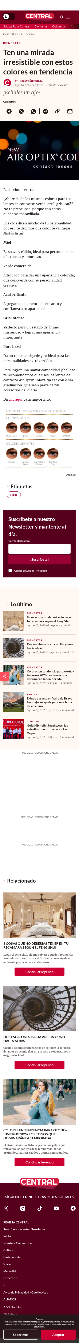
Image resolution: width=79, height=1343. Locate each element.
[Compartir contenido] (4, 676)
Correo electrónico (19, 541)
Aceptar (58, 1334)
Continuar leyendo (39, 972)
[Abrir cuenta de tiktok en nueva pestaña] (39, 1208)
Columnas (59, 26)
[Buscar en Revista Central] (61, 17)
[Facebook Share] (9, 111)
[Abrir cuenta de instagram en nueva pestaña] (22, 1208)
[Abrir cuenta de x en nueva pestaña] (5, 1208)
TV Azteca (10, 1314)
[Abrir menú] (68, 17)
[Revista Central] (39, 17)
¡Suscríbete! (39, 559)
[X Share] (21, 111)
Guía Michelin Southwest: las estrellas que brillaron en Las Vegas (47, 729)
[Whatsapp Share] (33, 111)
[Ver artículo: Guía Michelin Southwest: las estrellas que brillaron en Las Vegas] (13, 729)
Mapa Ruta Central (16, 26)
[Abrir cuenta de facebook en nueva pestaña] (73, 1208)
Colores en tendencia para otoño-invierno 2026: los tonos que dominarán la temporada (50, 675)
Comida (33, 721)
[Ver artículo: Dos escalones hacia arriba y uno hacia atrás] (13, 648)
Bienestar (41, 26)
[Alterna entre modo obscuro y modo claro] (9, 16)
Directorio (10, 1278)
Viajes (32, 694)
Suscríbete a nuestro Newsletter (24, 1229)
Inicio (6, 33)
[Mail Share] (70, 111)
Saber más (20, 1334)
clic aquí (16, 399)
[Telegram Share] (45, 111)
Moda (13, 494)
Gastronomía (11, 1257)
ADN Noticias (12, 1307)
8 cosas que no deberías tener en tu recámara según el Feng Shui (49, 619)
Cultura (8, 1250)
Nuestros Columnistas (17, 1243)
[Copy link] (58, 111)
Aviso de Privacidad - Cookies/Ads (25, 1292)
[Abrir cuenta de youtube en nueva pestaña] (56, 1208)
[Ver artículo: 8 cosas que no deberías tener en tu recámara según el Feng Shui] (13, 621)
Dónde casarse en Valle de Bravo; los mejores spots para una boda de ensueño (50, 702)
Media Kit (9, 1271)
